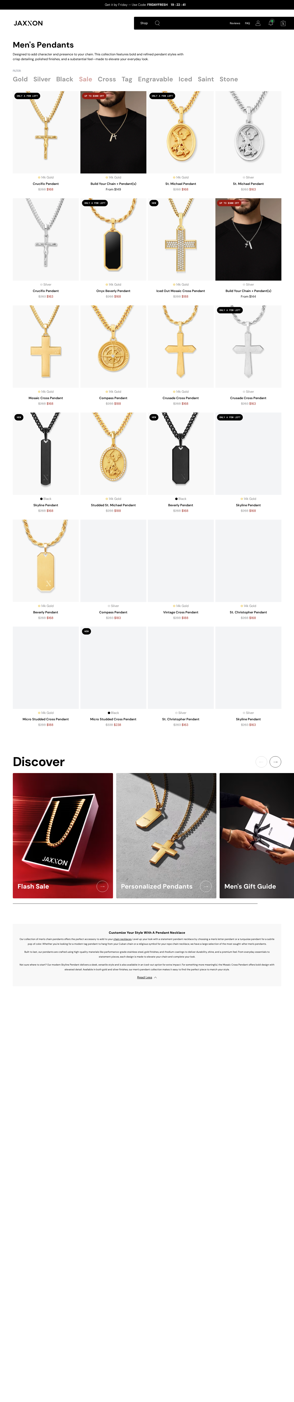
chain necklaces (122, 939)
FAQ (247, 23)
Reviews (235, 23)
